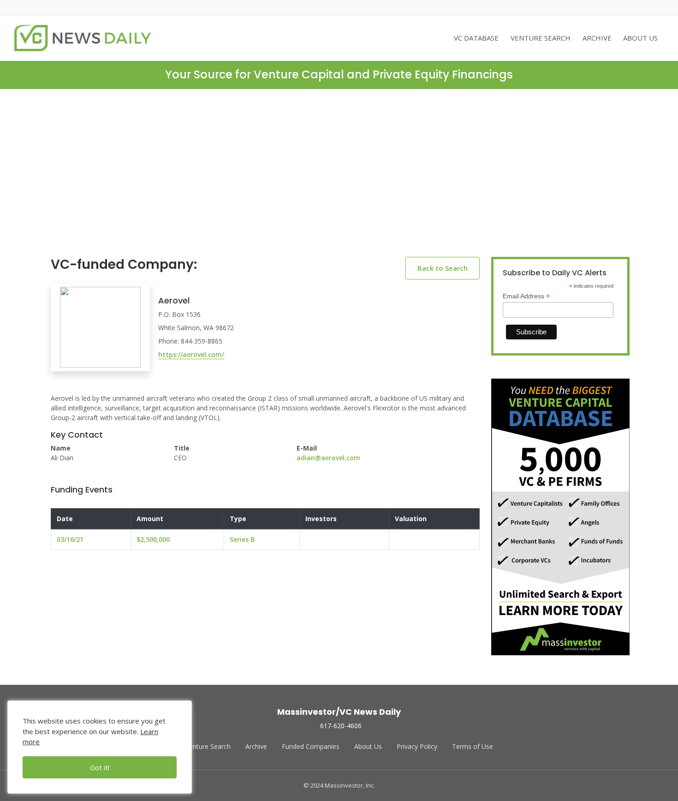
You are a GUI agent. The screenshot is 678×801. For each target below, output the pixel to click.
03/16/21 (70, 539)
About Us (368, 746)
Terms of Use (472, 746)
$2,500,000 (153, 539)
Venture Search (208, 746)
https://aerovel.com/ (191, 354)
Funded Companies (310, 746)
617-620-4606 (341, 725)
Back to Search (442, 268)
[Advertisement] (339, 180)
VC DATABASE (476, 37)
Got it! (99, 767)
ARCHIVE (597, 37)
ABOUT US (640, 37)
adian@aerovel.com (328, 457)
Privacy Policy (417, 746)
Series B (242, 539)
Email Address (526, 296)
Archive (256, 746)
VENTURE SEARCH (541, 37)
